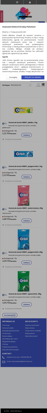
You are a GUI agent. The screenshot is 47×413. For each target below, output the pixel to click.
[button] (13, 77)
